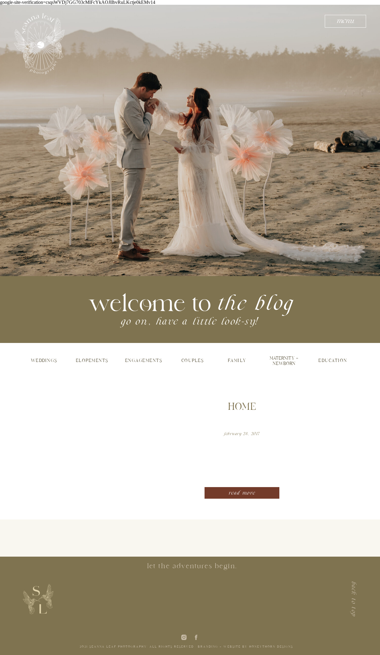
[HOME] (93, 444)
